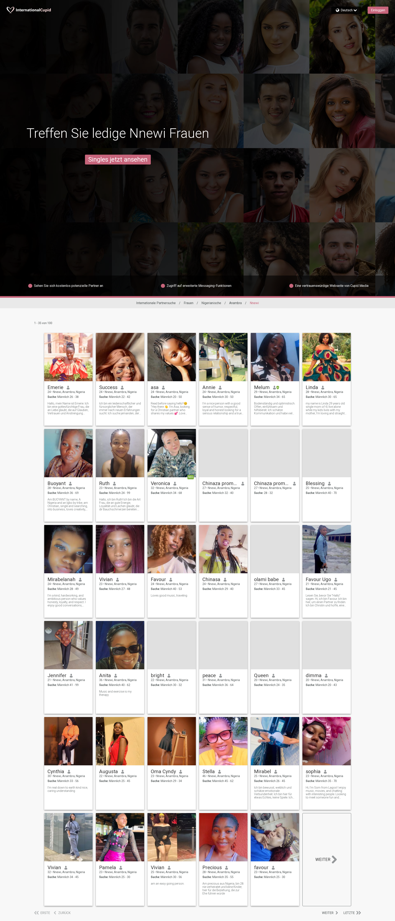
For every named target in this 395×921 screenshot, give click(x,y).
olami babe (266, 579)
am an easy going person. (167, 883)
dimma (314, 675)
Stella (208, 771)
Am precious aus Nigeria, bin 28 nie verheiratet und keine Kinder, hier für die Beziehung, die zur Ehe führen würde (222, 888)
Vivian (106, 579)
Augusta (108, 771)
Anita (105, 675)
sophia (313, 771)
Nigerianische (211, 303)
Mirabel (262, 771)
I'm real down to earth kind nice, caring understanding (68, 789)
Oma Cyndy (163, 771)
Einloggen (378, 10)
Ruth (104, 483)
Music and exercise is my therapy (115, 693)
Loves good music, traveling (169, 595)
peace (209, 675)
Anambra (235, 303)
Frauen (188, 303)
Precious (212, 867)
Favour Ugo (318, 579)
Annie (208, 387)
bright (157, 675)
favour (261, 867)
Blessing (315, 483)
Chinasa (211, 579)
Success (108, 387)
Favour (158, 579)
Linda (312, 387)
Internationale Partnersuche (156, 303)
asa (155, 387)
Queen (261, 675)
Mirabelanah (62, 579)
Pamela (107, 867)
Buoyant (57, 483)
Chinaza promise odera (220, 483)
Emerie (55, 387)
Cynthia (56, 771)
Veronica (160, 483)
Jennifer (57, 675)
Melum (262, 387)
